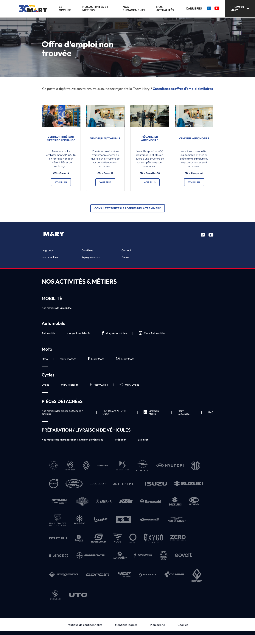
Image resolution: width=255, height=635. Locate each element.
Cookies (183, 624)
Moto (45, 358)
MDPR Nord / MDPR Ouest (114, 412)
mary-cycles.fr (69, 384)
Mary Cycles (101, 384)
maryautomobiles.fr (78, 333)
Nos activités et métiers (95, 8)
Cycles (45, 384)
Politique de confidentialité (84, 624)
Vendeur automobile (105, 138)
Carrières (194, 8)
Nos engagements (134, 8)
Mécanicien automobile (149, 138)
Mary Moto (97, 359)
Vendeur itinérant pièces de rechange (61, 138)
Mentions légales (126, 624)
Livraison (143, 439)
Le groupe (65, 8)
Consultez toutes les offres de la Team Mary (127, 208)
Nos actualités (165, 8)
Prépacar (120, 439)
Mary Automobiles (116, 333)
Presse (125, 257)
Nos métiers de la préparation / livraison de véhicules (72, 439)
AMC (210, 412)
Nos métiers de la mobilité (57, 307)
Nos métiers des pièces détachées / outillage (62, 412)
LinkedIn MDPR (154, 412)
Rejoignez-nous (90, 257)
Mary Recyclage (184, 412)
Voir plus (61, 182)
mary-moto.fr (68, 358)
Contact (126, 250)
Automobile (48, 333)
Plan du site (157, 624)
